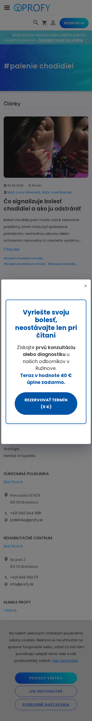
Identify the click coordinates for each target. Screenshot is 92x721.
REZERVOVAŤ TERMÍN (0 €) (46, 403)
